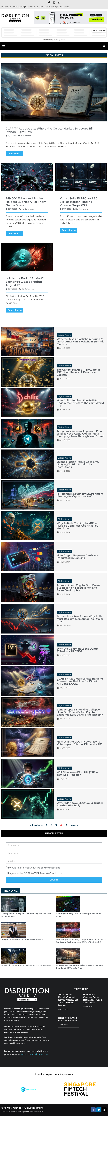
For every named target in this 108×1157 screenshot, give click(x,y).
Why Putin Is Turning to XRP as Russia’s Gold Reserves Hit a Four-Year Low (79, 526)
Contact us (31, 7)
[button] (66, 22)
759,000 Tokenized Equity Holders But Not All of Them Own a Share (26, 202)
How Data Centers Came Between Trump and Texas (92, 998)
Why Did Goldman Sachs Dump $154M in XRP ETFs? (77, 650)
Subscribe (63, 7)
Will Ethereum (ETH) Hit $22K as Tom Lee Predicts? (77, 773)
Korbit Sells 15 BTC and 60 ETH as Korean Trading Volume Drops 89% (78, 202)
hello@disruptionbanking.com (34, 1054)
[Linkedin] (54, 2)
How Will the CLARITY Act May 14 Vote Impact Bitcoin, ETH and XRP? (80, 743)
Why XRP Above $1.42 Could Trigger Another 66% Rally (80, 804)
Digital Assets (64, 335)
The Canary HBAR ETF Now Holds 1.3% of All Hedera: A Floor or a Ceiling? (78, 372)
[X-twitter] (59, 2)
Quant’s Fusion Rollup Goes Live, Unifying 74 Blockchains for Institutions (78, 464)
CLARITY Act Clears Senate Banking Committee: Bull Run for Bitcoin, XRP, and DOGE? (80, 681)
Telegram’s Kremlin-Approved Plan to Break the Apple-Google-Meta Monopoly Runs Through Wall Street (80, 434)
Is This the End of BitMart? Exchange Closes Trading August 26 (25, 282)
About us (6, 7)
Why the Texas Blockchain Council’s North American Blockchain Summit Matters (80, 342)
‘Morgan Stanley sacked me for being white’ (22, 939)
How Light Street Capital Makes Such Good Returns (26, 965)
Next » (74, 825)
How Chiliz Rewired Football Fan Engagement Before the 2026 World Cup (80, 403)
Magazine (18, 7)
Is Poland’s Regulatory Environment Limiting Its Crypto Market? (80, 495)
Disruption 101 (48, 7)
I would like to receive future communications (34, 867)
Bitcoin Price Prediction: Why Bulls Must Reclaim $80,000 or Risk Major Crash (80, 619)
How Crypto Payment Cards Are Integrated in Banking (77, 557)
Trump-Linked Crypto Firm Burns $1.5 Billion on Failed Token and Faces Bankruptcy (78, 588)
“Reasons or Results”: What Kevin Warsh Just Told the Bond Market (68, 1000)
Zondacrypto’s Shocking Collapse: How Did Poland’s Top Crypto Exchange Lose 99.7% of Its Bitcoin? (80, 712)
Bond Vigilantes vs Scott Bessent (67, 1019)
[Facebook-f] (49, 2)
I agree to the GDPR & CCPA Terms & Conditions (35, 873)
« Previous (36, 825)
